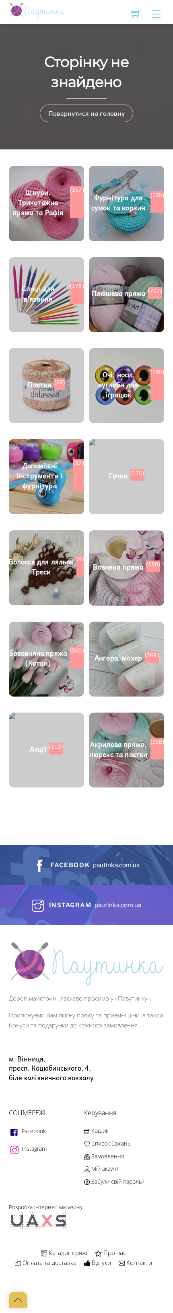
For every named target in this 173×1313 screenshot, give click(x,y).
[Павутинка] (37, 10)
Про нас (114, 1253)
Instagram (33, 1148)
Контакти (138, 1263)
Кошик (99, 1130)
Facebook (33, 1131)
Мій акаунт (104, 1168)
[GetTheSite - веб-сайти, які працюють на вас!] (39, 1227)
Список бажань (110, 1143)
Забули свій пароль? (117, 1181)
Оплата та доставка (48, 1263)
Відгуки (100, 1263)
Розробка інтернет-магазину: (46, 1207)
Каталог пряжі (67, 1253)
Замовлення (107, 1156)
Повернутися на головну (86, 113)
